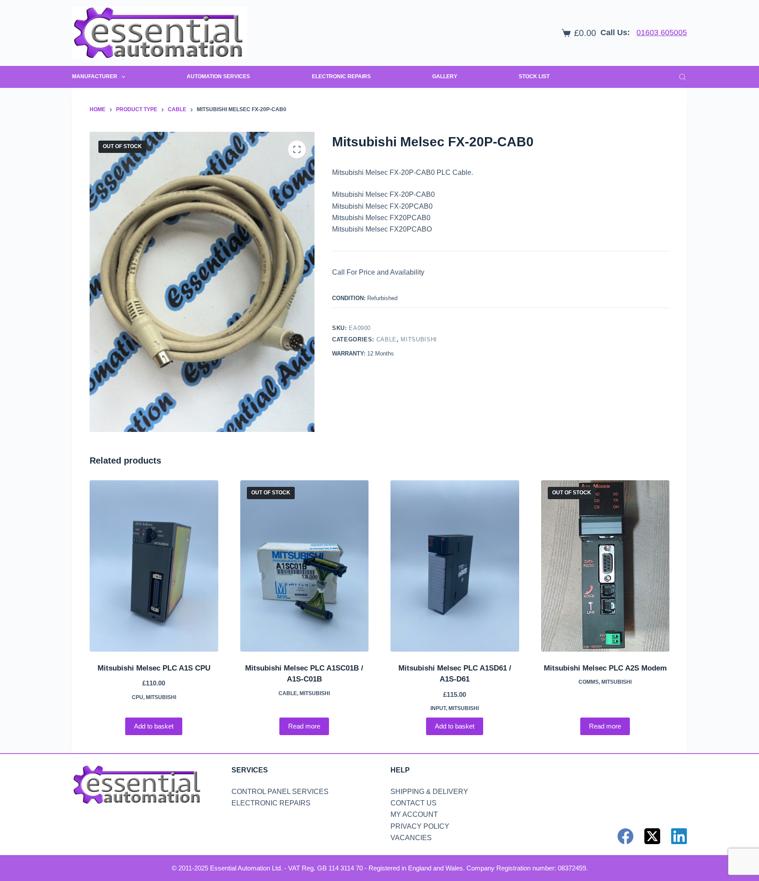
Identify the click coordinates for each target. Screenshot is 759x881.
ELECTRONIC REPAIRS (341, 76)
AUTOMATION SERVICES (218, 76)
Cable (386, 339)
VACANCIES (411, 837)
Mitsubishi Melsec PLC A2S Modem (605, 668)
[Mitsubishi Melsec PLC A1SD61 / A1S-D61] (454, 566)
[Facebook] (625, 836)
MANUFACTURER (94, 76)
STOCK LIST (534, 76)
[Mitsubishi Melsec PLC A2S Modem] (605, 566)
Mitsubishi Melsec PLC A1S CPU (154, 668)
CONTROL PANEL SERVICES (280, 791)
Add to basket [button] (153, 726)
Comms (588, 682)
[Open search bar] (682, 76)
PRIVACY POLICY (419, 826)
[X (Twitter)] (652, 836)
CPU (137, 697)
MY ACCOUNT (414, 814)
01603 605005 (661, 32)
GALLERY (444, 76)
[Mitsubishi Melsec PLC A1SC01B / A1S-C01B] (304, 566)
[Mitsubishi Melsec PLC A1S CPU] (154, 566)
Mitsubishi (419, 339)
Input (438, 708)
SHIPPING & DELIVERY (429, 791)
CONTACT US (413, 803)
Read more (304, 726)
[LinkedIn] (679, 836)
